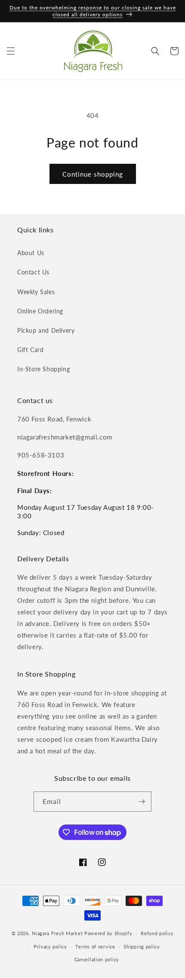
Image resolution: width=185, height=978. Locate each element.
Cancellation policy (96, 959)
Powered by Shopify (108, 933)
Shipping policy (141, 946)
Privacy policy (50, 946)
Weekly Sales (36, 291)
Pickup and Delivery (45, 330)
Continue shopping (92, 174)
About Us (30, 252)
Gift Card (30, 349)
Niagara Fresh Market (57, 933)
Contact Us (33, 272)
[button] (10, 51)
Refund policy (157, 933)
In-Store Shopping (43, 369)
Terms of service (95, 946)
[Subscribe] (141, 801)
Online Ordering (40, 311)
